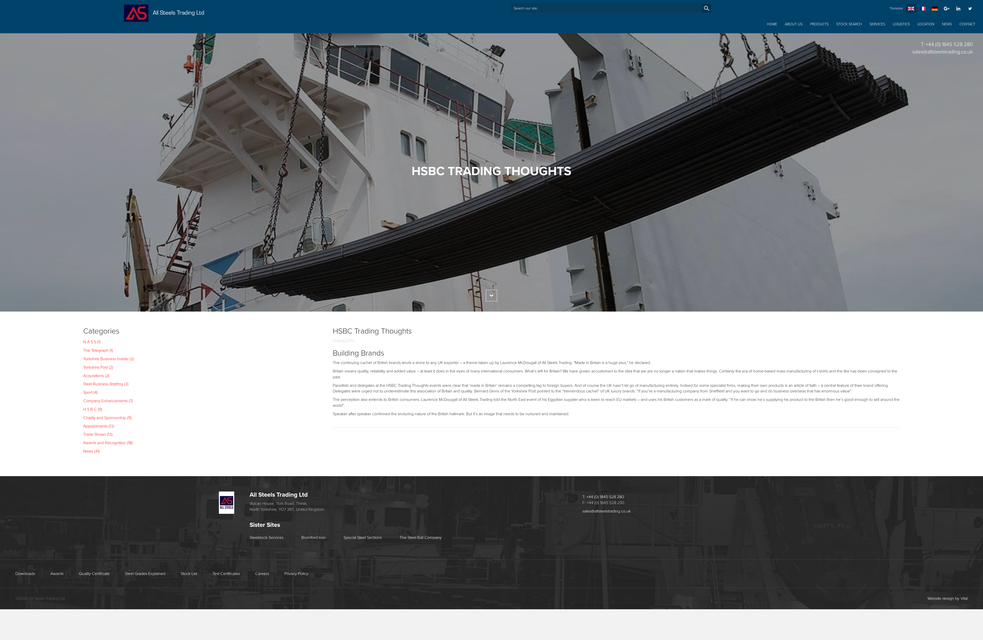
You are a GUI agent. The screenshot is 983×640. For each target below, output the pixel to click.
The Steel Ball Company (421, 537)
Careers (262, 573)
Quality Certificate (94, 573)
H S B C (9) (92, 409)
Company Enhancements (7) (108, 400)
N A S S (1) (92, 342)
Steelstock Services (266, 537)
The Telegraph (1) (98, 350)
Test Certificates (226, 573)
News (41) (91, 451)
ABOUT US (794, 24)
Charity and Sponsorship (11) (107, 417)
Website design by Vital (947, 598)
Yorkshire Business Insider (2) (108, 358)
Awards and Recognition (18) (108, 442)
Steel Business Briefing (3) (106, 384)
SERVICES (877, 24)
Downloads (25, 573)
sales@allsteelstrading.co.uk (942, 52)
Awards (56, 573)
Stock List (189, 573)
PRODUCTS (819, 24)
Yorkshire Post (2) (98, 367)
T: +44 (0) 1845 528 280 (947, 44)
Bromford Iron (313, 537)
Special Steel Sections (363, 537)
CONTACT (967, 24)
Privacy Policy (296, 573)
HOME (772, 24)
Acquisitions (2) (96, 375)
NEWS (947, 24)
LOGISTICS (901, 24)
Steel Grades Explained (145, 573)
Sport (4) (90, 392)
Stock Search (849, 24)
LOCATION (925, 24)
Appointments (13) (98, 426)
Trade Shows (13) (98, 434)
